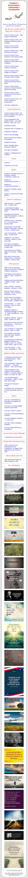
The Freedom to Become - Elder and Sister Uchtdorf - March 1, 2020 (12, 335)
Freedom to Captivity (10, 131)
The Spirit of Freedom (11, 150)
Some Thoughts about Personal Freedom (11, 146)
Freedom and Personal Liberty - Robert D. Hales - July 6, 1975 (13, 282)
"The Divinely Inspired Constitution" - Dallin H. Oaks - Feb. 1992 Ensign (13, 379)
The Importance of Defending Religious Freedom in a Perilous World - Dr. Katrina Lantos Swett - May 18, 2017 (13, 342)
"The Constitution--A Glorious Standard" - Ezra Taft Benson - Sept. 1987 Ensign (13, 365)
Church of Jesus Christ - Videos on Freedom (11, 67)
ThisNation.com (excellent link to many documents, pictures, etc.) (13, 390)
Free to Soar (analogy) (11, 134)
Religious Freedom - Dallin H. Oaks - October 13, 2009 (13, 318)
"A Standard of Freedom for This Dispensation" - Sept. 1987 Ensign (12, 358)
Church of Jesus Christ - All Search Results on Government (12, 100)
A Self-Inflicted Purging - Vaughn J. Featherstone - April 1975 (13, 209)
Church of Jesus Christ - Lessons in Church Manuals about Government (13, 88)
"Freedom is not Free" (11, 165)
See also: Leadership (11, 105)
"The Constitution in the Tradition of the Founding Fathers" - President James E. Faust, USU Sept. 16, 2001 (13, 372)
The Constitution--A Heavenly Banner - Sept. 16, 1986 (13, 329)
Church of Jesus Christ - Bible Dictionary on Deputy (13, 51)
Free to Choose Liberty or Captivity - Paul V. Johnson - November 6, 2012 (13, 292)
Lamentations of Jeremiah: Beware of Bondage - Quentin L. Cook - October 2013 (13, 228)
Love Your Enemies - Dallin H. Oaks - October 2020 (13, 233)
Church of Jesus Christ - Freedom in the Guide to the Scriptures (13, 61)
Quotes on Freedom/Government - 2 (12, 185)
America (6, 162)
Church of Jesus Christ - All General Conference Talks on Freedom (13, 41)
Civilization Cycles (10, 125)
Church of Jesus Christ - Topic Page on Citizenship (13, 35)
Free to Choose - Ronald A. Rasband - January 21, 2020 (13, 287)
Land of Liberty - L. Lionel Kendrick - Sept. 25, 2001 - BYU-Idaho (12, 305)
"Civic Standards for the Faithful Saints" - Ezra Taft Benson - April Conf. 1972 (12, 121)
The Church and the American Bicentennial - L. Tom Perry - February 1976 (13, 324)
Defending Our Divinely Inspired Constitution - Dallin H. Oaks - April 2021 (14, 216)
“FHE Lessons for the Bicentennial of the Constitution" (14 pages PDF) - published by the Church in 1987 (13, 448)
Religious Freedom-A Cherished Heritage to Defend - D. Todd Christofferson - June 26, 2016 (13, 312)
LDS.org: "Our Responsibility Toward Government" (13, 406)
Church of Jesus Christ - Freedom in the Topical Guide (13, 56)
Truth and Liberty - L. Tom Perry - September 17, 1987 (13, 348)
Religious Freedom (10, 142)
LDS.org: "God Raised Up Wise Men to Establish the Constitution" (12, 401)
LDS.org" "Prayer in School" (13, 410)
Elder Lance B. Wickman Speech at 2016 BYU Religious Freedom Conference (14, 269)
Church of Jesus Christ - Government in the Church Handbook (12, 94)
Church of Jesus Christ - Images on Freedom (11, 71)
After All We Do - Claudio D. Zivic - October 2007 (13, 204)
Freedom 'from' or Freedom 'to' (13, 128)
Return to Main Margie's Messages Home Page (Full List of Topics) (14, 25)
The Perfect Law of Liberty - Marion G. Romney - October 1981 (13, 251)
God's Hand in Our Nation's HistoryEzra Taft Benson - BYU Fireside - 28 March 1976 (13, 299)
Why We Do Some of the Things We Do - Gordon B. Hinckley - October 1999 (12, 258)
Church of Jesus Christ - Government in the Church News (12, 81)
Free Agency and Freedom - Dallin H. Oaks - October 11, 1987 (13, 275)
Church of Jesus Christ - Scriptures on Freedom (11, 46)
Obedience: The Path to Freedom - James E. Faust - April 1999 (13, 239)
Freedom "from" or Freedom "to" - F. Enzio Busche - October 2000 (13, 222)
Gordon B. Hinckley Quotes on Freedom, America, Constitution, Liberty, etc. (13, 175)
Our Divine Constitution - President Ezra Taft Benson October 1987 (13, 245)
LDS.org (17, 875)
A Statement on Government (13, 437)
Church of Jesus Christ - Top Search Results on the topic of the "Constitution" (13, 114)
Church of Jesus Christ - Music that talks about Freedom (13, 76)
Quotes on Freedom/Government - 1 (12, 180)
